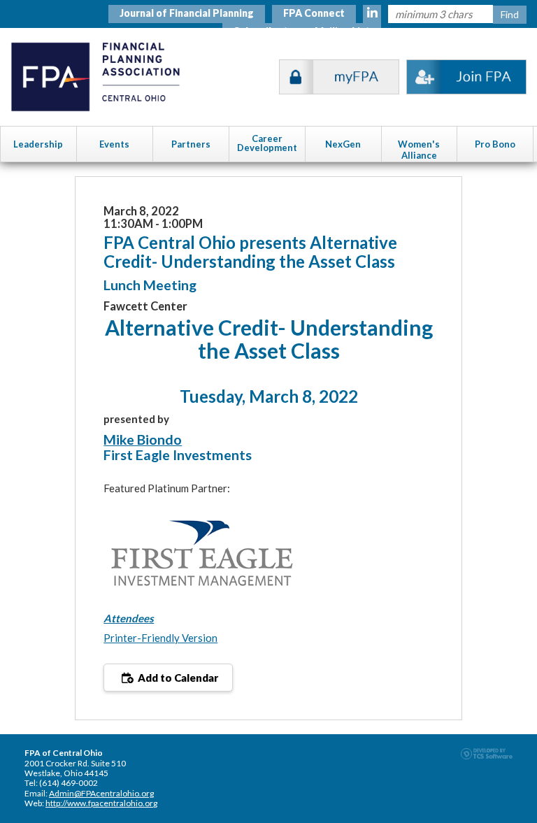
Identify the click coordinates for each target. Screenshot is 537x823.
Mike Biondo (142, 439)
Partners (190, 144)
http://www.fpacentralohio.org (101, 803)
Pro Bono (495, 144)
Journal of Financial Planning (187, 13)
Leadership (38, 144)
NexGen (343, 144)
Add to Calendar (177, 677)
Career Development (267, 143)
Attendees (128, 618)
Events (114, 144)
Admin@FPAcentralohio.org (101, 793)
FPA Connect (314, 13)
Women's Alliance (419, 149)
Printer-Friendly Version (160, 637)
